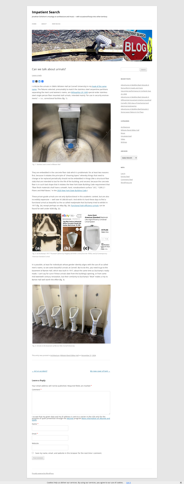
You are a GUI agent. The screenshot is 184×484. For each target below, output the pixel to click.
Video (123, 139)
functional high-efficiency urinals (85, 205)
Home (34, 24)
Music (123, 133)
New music (56, 24)
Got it (128, 482)
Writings (124, 142)
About (44, 24)
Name (35, 424)
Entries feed (125, 176)
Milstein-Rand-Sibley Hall (69, 355)
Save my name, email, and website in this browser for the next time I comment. (68, 453)
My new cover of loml (100, 371)
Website (35, 443)
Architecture (54, 355)
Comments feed (127, 179)
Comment (37, 389)
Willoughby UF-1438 (79, 92)
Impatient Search (46, 12)
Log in (123, 173)
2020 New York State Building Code (72, 190)
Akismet (70, 418)
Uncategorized (126, 136)
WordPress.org (126, 182)
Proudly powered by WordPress (43, 473)
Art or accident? (39, 371)
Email (35, 433)
